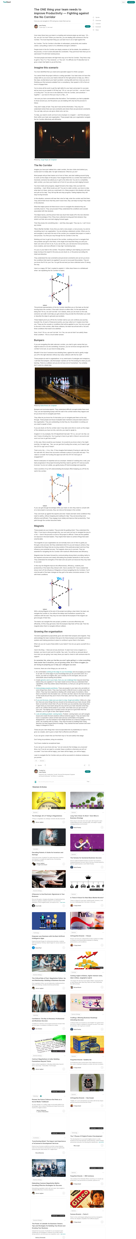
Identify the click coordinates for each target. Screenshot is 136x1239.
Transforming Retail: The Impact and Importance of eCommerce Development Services (49, 1142)
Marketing (35, 1015)
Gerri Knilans (38, 1028)
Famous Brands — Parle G (79, 1214)
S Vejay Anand (77, 905)
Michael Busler (77, 987)
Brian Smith (38, 906)
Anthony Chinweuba (40, 1237)
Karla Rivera (44, 405)
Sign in (123, 2)
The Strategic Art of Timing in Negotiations (47, 816)
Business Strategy (76, 1014)
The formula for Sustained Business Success (86, 858)
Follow (87, 26)
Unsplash (54, 160)
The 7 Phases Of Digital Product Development (86, 1136)
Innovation (35, 849)
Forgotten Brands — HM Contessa (82, 1176)
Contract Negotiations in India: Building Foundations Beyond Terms (45, 1060)
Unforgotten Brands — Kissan (80, 936)
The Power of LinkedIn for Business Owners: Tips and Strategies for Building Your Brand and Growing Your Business (48, 1226)
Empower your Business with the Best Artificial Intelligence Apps (48, 937)
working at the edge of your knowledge (59, 672)
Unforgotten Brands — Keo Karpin (82, 1098)
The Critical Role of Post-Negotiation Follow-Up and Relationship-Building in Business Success (49, 979)
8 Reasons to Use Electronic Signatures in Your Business (48, 895)
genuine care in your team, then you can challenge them (59, 680)
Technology (74, 1132)
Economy (74, 972)
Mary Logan (77, 1145)
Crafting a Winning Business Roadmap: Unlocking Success (83, 1019)
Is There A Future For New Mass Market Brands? (87, 897)
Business (42, 760)
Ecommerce (36, 1137)
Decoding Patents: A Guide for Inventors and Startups (47, 854)
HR (36, 760)
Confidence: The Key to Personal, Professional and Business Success (48, 1020)
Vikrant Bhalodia (39, 1153)
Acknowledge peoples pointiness (47, 688)
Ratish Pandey (77, 827)
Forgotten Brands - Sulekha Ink (80, 1060)
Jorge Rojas (44, 160)
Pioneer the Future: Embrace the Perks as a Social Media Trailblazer (47, 1101)
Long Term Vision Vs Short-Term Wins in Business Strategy (84, 817)
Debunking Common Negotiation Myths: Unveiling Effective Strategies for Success (47, 1184)
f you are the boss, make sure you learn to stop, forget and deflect (58, 700)
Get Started (131, 2)
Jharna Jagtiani (39, 822)
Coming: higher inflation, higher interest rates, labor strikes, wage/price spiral (86, 977)
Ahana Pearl (38, 948)
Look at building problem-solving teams (49, 714)
